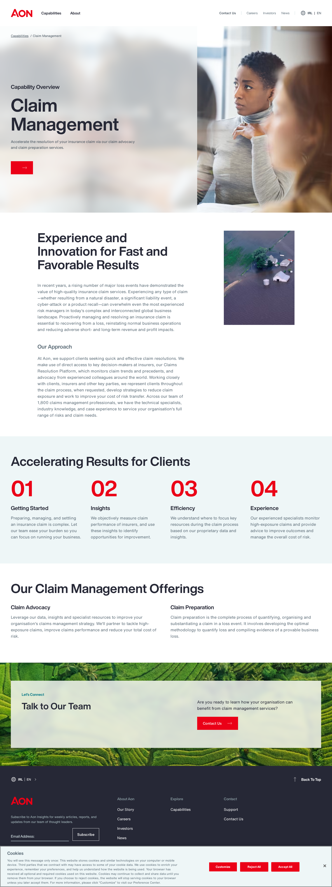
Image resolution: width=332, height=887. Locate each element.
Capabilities (51, 13)
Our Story (125, 809)
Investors (269, 13)
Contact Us (227, 13)
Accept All (285, 867)
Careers (252, 13)
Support (231, 809)
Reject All (254, 867)
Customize (223, 867)
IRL (314, 13)
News (285, 13)
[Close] (325, 866)
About (75, 13)
